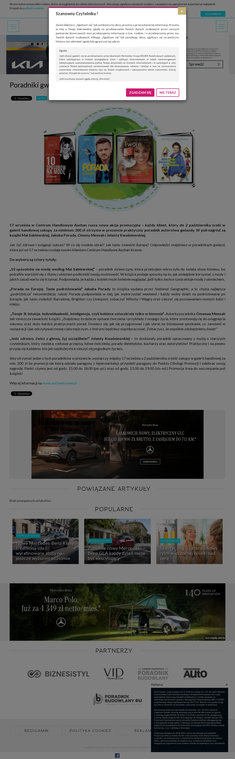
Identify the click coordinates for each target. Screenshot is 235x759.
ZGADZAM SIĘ (140, 92)
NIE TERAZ (167, 92)
